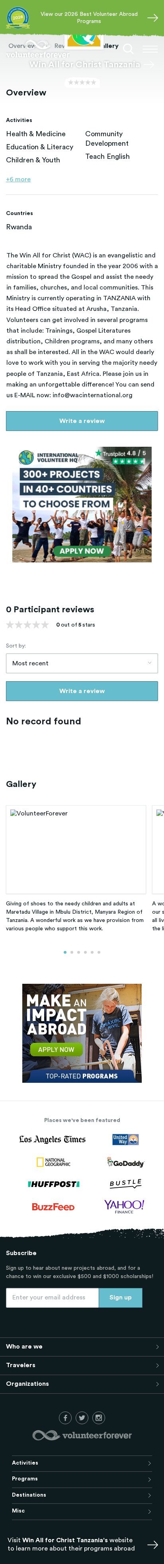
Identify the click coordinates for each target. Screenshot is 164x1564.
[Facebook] (65, 1418)
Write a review (82, 421)
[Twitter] (82, 1418)
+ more (18, 179)
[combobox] (82, 663)
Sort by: (16, 646)
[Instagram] (98, 1418)
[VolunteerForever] (38, 49)
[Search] (128, 49)
